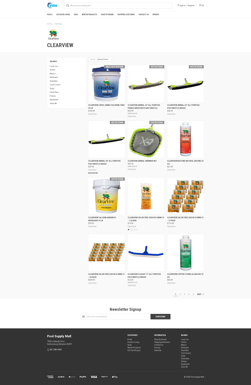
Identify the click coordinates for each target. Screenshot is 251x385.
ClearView (54, 92)
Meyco (53, 73)
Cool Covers (55, 85)
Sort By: (93, 59)
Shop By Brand (107, 14)
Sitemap (157, 350)
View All (53, 103)
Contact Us (144, 14)
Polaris (53, 96)
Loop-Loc (54, 66)
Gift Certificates (133, 350)
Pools (49, 14)
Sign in (182, 5)
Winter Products (89, 14)
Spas (76, 14)
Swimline (53, 81)
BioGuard (54, 77)
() (202, 5)
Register (191, 5)
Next (199, 294)
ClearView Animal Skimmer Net (142, 161)
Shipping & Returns (126, 14)
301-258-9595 (56, 349)
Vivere (52, 70)
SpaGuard (54, 99)
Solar (52, 88)
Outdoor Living (63, 14)
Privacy (156, 14)
